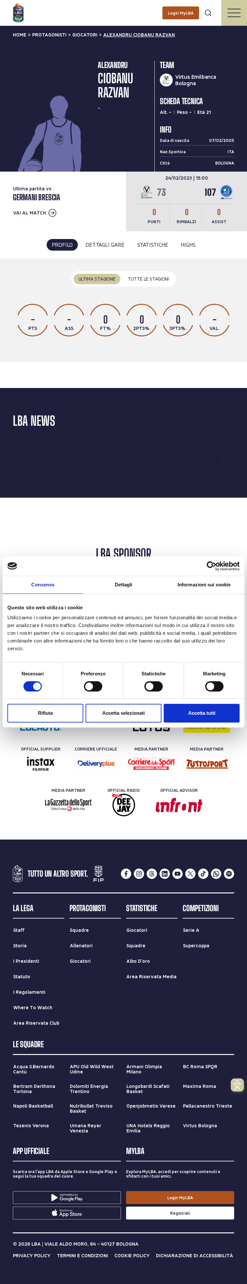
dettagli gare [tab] (105, 244)
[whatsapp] (216, 874)
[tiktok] (203, 874)
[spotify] (229, 874)
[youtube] (177, 874)
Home (19, 34)
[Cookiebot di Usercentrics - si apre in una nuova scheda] (211, 566)
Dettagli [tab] (124, 584)
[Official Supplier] (40, 763)
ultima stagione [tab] (96, 279)
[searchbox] (123, 8)
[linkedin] (165, 874)
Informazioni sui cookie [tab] (204, 584)
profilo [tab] (62, 244)
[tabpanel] (123, 310)
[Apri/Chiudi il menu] (234, 13)
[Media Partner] (151, 763)
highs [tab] (188, 244)
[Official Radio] (123, 805)
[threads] (152, 874)
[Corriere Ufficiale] (96, 763)
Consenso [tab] (42, 584)
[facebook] (126, 874)
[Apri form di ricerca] (208, 13)
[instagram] (139, 874)
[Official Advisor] (179, 805)
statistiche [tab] (152, 244)
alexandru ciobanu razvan (139, 34)
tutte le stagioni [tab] (148, 279)
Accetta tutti (201, 713)
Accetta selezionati (123, 713)
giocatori (84, 34)
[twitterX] (190, 874)
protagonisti (49, 34)
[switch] (93, 686)
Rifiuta (45, 713)
